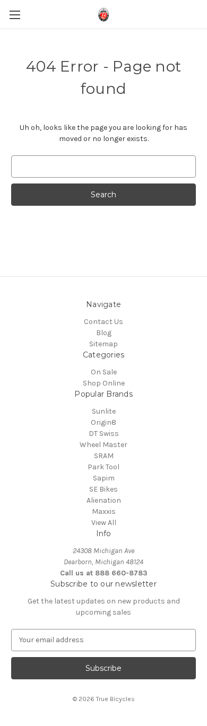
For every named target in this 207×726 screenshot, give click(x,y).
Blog (103, 332)
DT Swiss (104, 433)
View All (103, 522)
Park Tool (103, 466)
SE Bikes (103, 489)
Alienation (104, 500)
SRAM (104, 455)
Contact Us (103, 321)
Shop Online (104, 383)
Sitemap (103, 343)
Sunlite (104, 411)
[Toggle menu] (14, 14)
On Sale (104, 372)
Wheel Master (103, 444)
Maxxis (104, 511)
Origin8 (103, 422)
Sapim (104, 478)
